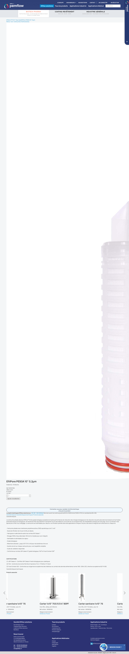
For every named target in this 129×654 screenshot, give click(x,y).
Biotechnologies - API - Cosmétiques (98, 624)
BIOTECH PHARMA (33, 12)
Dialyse (54, 641)
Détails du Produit (11, 613)
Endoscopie (55, 642)
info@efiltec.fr (18, 648)
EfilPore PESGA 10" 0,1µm (28, 20)
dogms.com (106, 652)
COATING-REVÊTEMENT (64, 12)
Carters (54, 624)
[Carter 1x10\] (25, 587)
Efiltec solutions (47, 6)
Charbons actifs (56, 628)
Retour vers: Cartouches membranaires (17, 21)
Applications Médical (96, 6)
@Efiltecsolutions (97, 643)
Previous (4, 593)
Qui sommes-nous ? (19, 624)
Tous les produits (61, 6)
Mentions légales (94, 640)
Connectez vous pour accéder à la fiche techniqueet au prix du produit (64, 510)
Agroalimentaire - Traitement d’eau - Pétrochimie (101, 628)
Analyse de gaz (56, 631)
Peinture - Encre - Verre (95, 626)
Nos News (16, 630)
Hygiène (54, 646)
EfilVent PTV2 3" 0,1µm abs (13, 20)
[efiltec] (14, 5)
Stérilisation (55, 644)
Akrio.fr (114, 652)
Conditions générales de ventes (97, 638)
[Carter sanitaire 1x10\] (64, 587)
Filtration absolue (56, 630)
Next (124, 593)
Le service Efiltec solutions (20, 628)
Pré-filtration (55, 626)
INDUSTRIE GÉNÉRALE (95, 12)
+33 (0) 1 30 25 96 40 (37, 513)
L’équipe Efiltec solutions (20, 626)
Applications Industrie (78, 6)
